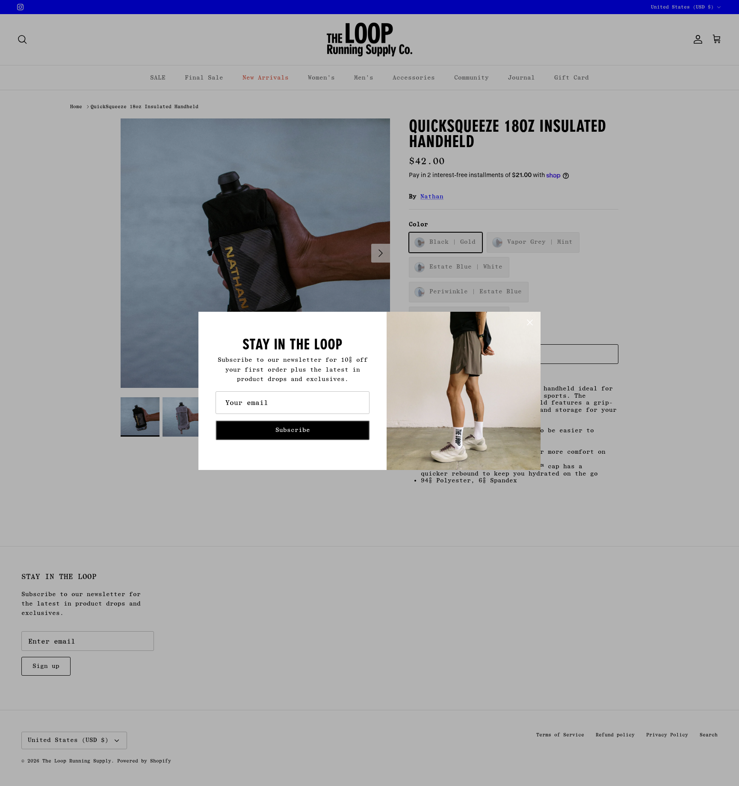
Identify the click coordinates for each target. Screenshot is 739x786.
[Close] (529, 322)
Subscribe (292, 430)
